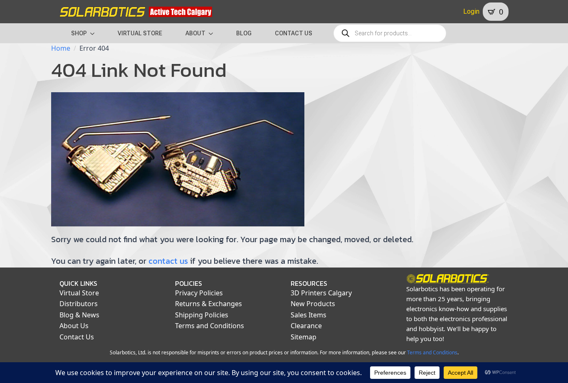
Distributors (78, 303)
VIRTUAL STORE (140, 33)
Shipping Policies (201, 314)
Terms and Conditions (209, 325)
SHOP (79, 33)
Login (471, 11)
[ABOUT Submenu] (213, 33)
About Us (74, 325)
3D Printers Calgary (321, 292)
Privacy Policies (199, 292)
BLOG (244, 33)
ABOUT (195, 33)
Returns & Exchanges (208, 303)
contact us (168, 261)
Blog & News (79, 314)
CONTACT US (293, 33)
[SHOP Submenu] (95, 33)
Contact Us (76, 336)
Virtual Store (79, 292)
